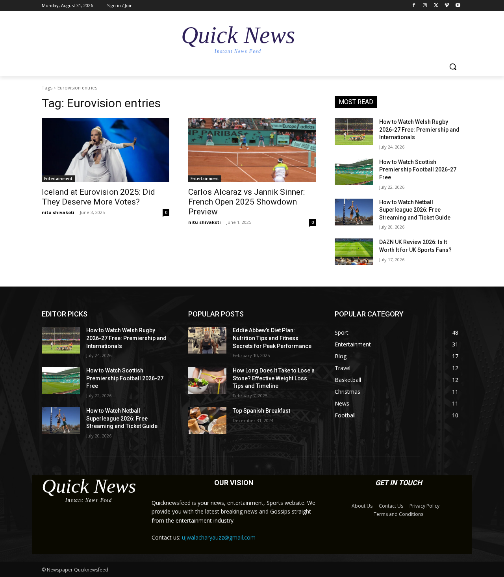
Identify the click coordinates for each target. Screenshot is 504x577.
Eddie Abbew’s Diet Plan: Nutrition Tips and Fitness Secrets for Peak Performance (272, 338)
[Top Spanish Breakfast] (207, 420)
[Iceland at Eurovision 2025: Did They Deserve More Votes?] (105, 150)
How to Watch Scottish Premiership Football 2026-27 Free (417, 170)
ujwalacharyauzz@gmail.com (219, 537)
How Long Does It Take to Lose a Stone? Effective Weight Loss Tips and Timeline (274, 378)
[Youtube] (457, 5)
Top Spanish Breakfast (261, 411)
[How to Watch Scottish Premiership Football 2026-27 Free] (354, 171)
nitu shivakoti (58, 212)
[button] (452, 66)
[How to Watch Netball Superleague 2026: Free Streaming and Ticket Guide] (354, 212)
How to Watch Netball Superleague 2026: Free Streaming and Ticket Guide (414, 210)
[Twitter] (436, 5)
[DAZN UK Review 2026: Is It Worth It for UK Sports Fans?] (354, 251)
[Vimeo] (446, 5)
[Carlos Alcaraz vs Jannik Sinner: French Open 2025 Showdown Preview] (252, 150)
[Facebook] (414, 5)
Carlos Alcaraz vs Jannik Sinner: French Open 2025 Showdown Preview (246, 201)
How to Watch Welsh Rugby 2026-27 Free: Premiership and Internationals (419, 129)
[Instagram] (425, 5)
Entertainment (58, 178)
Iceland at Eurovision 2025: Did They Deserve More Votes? (98, 197)
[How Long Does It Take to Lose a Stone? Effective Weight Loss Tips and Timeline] (207, 380)
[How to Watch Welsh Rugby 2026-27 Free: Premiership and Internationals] (354, 131)
